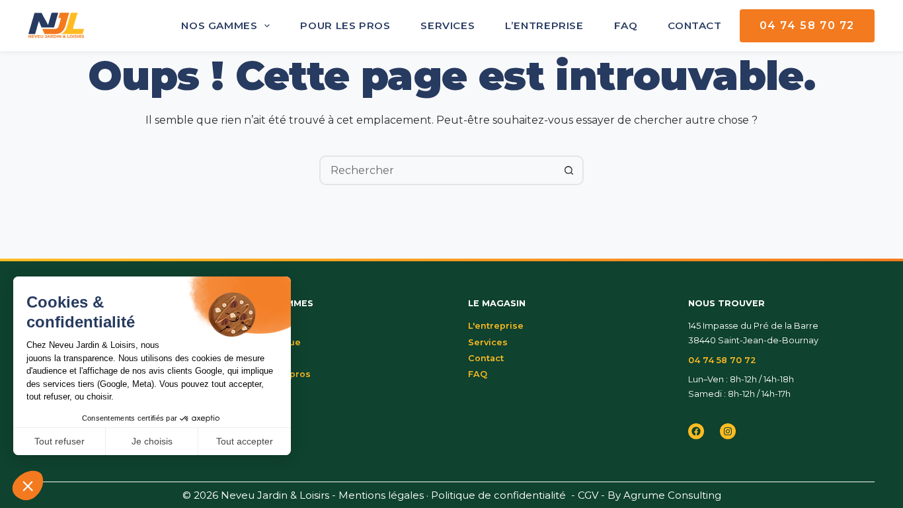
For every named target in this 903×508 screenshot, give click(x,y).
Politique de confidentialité (498, 495)
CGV (588, 495)
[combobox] (438, 170)
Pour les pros (345, 25)
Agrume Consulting (672, 495)
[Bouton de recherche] (568, 170)
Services (447, 25)
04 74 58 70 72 (807, 25)
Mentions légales (381, 495)
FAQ (626, 25)
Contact (694, 25)
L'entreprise (496, 326)
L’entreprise (544, 25)
